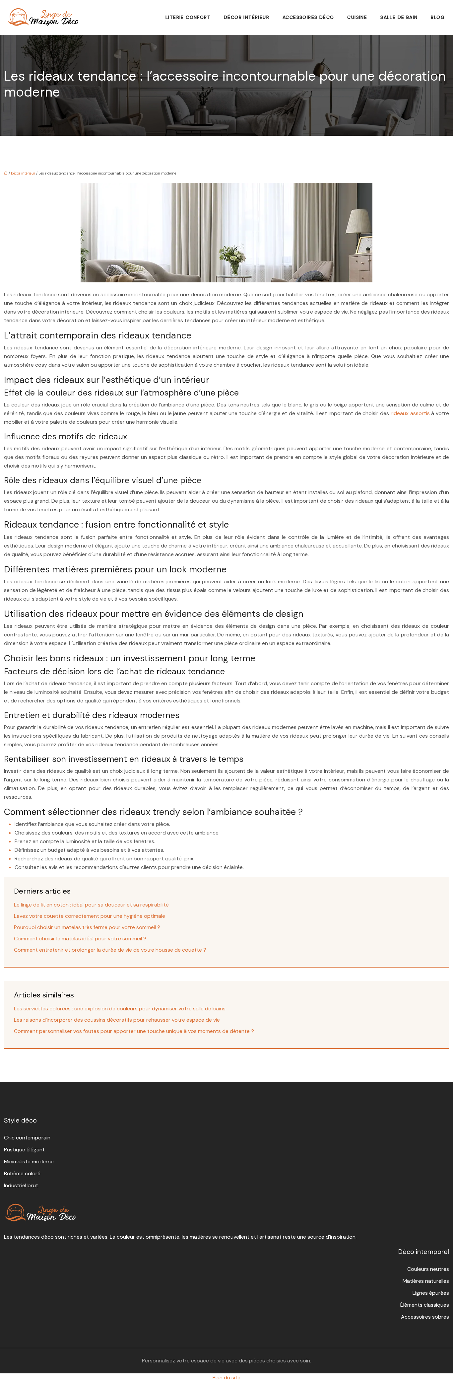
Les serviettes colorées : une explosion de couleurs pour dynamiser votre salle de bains (120, 1008)
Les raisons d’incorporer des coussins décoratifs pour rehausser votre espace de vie (117, 1019)
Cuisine (357, 17)
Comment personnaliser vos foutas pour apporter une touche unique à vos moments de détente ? (134, 1031)
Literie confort (188, 17)
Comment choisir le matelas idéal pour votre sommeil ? (80, 938)
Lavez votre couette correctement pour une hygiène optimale (89, 915)
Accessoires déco (308, 17)
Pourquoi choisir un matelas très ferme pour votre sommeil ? (87, 927)
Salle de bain (399, 17)
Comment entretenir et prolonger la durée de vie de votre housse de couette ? (110, 949)
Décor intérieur (246, 17)
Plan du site (226, 1377)
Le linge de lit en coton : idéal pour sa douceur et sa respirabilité (91, 904)
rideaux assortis (410, 413)
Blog (438, 17)
